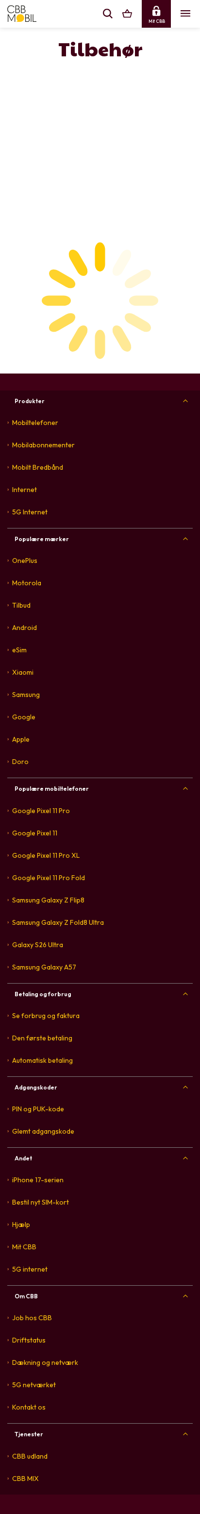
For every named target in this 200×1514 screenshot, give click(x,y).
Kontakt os (29, 1407)
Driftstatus (29, 1340)
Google (23, 717)
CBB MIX (25, 1478)
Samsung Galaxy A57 (44, 967)
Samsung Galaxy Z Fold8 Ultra (58, 922)
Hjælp (21, 1224)
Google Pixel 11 (34, 833)
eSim (19, 650)
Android (24, 627)
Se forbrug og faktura (46, 1015)
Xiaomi (22, 672)
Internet (24, 489)
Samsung (26, 694)
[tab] (100, 401)
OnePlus (24, 560)
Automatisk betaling (42, 1060)
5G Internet (30, 512)
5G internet (30, 1269)
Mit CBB (24, 1246)
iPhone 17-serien (38, 1179)
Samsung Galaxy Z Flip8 (48, 900)
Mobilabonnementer (43, 445)
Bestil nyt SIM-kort (40, 1202)
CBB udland (30, 1456)
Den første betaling (42, 1038)
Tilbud (21, 605)
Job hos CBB (32, 1317)
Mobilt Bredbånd (37, 467)
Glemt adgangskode (43, 1131)
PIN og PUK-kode (38, 1109)
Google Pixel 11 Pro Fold (48, 877)
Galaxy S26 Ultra (37, 944)
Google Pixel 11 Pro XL (46, 855)
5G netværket (34, 1384)
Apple (21, 739)
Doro (20, 761)
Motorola (26, 582)
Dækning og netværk (45, 1362)
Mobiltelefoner (35, 422)
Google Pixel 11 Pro (41, 810)
